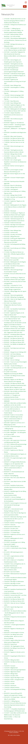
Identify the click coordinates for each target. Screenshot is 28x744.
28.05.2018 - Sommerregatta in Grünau (14, 632)
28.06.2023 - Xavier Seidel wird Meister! (14, 217)
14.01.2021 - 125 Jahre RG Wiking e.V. (13, 366)
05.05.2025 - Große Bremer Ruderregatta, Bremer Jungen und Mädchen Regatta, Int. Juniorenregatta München (14, 75)
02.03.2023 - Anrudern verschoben (13, 234)
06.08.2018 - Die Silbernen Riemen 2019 (14, 601)
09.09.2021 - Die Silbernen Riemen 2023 (14, 342)
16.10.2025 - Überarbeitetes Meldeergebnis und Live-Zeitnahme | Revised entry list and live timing (15, 40)
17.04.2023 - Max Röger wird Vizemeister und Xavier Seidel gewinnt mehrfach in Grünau (14, 226)
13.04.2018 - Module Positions (11, 687)
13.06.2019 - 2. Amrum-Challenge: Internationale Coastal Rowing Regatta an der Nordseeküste (14, 499)
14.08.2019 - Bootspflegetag (11, 475)
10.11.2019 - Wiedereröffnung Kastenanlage (15, 444)
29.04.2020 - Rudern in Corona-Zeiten (13, 415)
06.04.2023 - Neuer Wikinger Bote (12, 230)
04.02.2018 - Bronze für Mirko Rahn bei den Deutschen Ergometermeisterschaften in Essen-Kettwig (15, 705)
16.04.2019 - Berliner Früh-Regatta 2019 (14, 522)
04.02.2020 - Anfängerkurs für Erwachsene (15, 430)
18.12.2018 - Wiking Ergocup (11, 546)
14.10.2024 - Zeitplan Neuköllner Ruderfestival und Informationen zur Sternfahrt (13, 115)
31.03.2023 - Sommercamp (11, 232)
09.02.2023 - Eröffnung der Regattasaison (14, 238)
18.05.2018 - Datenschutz (10, 644)
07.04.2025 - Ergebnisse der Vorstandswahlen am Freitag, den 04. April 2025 (15, 81)
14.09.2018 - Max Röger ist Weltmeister (14, 581)
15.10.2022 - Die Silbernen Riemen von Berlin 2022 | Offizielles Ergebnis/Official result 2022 (14, 254)
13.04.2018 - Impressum (10, 685)
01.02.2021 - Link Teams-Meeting (12, 354)
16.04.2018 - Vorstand (9, 666)
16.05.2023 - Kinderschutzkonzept (12, 222)
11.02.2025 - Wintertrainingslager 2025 (14, 95)
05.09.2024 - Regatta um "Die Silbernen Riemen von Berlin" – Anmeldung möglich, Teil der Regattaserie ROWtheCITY (14, 124)
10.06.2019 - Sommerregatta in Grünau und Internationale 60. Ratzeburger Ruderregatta (15, 505)
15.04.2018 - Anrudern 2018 (11, 675)
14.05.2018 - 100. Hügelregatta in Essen (14, 646)
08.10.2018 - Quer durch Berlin (12, 571)
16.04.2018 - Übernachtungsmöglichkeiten (15, 669)
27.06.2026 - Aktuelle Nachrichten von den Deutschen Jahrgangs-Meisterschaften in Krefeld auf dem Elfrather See (14, 20)
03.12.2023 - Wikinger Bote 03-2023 (13, 195)
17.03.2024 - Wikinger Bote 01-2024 (13, 187)
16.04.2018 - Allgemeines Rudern (12, 671)
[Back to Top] (25, 741)
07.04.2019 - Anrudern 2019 (11, 528)
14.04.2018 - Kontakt (9, 683)
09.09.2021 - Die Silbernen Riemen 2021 (14, 338)
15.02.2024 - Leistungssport (11, 189)
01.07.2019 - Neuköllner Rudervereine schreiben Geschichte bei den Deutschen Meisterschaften (14, 487)
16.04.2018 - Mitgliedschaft (11, 668)
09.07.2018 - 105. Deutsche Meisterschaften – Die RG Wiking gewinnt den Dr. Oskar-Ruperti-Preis (15, 613)
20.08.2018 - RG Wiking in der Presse (13, 593)
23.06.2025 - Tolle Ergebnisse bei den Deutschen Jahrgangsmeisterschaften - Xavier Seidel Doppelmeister (14, 65)
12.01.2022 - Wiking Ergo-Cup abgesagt (14, 297)
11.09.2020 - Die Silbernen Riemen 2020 (14, 383)
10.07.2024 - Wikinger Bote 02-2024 (13, 154)
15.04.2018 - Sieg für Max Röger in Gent (14, 677)
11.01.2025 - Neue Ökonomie (11, 101)
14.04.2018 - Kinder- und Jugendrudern (14, 679)
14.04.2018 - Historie (9, 681)
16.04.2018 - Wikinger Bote (11, 673)
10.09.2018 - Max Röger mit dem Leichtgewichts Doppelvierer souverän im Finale (14, 585)
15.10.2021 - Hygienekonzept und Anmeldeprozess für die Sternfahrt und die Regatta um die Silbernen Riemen (15, 322)
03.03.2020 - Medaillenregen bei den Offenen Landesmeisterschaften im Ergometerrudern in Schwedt (13, 418)
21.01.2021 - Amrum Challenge (12, 360)
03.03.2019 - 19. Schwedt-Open (12, 532)
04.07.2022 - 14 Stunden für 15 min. (13, 285)
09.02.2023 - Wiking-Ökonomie (11, 236)
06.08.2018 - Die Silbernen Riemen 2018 (14, 599)
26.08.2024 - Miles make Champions (13, 136)
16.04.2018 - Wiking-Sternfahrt (11, 660)
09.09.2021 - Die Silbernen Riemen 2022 (14, 340)
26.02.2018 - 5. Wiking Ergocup (12, 701)
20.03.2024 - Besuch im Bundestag (12, 185)
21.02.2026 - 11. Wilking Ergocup (12, 28)
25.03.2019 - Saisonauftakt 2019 (12, 530)
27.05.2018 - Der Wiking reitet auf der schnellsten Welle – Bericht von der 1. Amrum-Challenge (13, 636)
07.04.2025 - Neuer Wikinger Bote (12, 85)
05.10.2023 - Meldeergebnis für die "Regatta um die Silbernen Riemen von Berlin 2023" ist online (15, 207)
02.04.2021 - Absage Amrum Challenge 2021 (15, 352)
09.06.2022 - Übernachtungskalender (13, 295)
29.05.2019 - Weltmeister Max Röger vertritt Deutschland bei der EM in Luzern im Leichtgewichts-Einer (15, 518)
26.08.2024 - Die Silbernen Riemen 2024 (14, 138)
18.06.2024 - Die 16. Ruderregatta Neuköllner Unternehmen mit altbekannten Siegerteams (15, 162)
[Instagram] (26, 2)
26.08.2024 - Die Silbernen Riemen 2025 (14, 140)
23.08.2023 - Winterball (10, 211)
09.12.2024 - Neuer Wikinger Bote (12, 103)
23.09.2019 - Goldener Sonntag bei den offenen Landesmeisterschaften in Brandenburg (14, 467)
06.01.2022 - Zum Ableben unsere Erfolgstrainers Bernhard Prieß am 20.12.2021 (13, 305)
